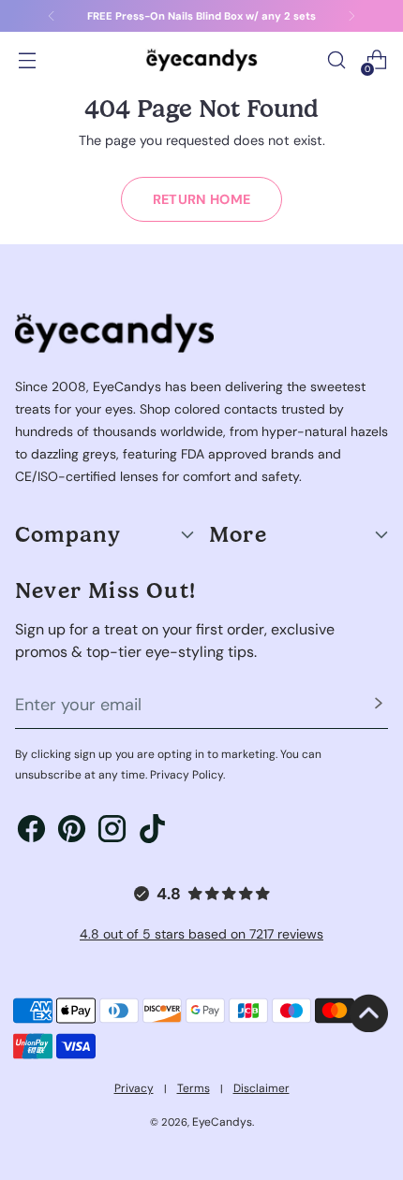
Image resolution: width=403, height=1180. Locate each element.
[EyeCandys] (201, 59)
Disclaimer (261, 1088)
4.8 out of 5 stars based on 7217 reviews (201, 933)
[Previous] (51, 16)
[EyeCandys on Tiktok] (152, 832)
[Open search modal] (336, 60)
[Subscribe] (378, 705)
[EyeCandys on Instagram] (112, 832)
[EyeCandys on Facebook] (31, 832)
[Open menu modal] (26, 60)
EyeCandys (222, 1121)
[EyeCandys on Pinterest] (71, 832)
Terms (193, 1088)
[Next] (351, 16)
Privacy (134, 1088)
